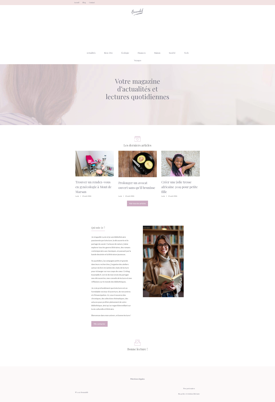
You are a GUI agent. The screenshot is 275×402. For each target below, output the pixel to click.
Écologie (125, 53)
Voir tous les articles (137, 203)
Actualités (91, 53)
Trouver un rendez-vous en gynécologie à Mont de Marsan (93, 187)
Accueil (76, 2)
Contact (92, 2)
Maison (157, 53)
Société (172, 53)
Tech (186, 53)
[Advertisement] (137, 33)
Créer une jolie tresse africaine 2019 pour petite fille (179, 187)
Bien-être (108, 53)
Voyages (137, 60)
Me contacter (99, 324)
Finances (142, 53)
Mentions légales (137, 379)
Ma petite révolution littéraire (189, 394)
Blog (84, 2)
